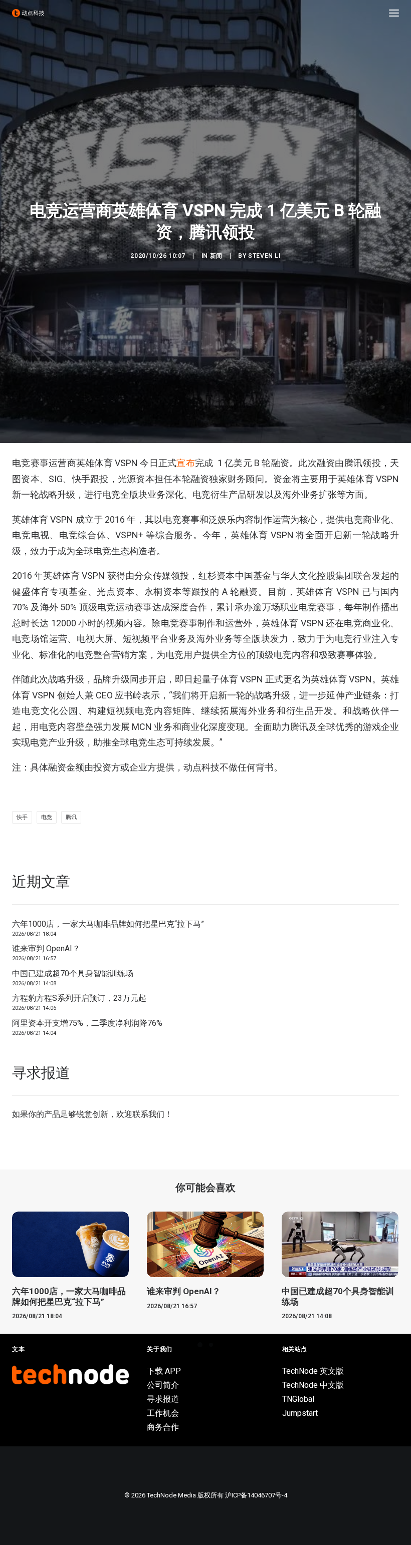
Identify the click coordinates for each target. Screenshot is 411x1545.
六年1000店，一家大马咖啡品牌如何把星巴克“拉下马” (108, 924)
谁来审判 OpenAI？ (46, 948)
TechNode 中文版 (313, 1385)
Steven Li (264, 255)
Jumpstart (300, 1413)
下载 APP (164, 1371)
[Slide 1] (200, 1344)
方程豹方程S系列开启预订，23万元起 (79, 998)
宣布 (185, 463)
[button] (394, 13)
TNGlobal (298, 1399)
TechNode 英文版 (313, 1371)
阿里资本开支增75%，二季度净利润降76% (87, 1023)
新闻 (216, 255)
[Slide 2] (211, 1344)
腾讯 (71, 817)
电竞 (46, 817)
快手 (22, 817)
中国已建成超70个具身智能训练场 (72, 973)
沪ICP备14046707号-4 (256, 1495)
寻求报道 (163, 1399)
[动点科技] (28, 13)
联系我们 (148, 1114)
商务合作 (163, 1427)
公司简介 (163, 1385)
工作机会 (163, 1413)
